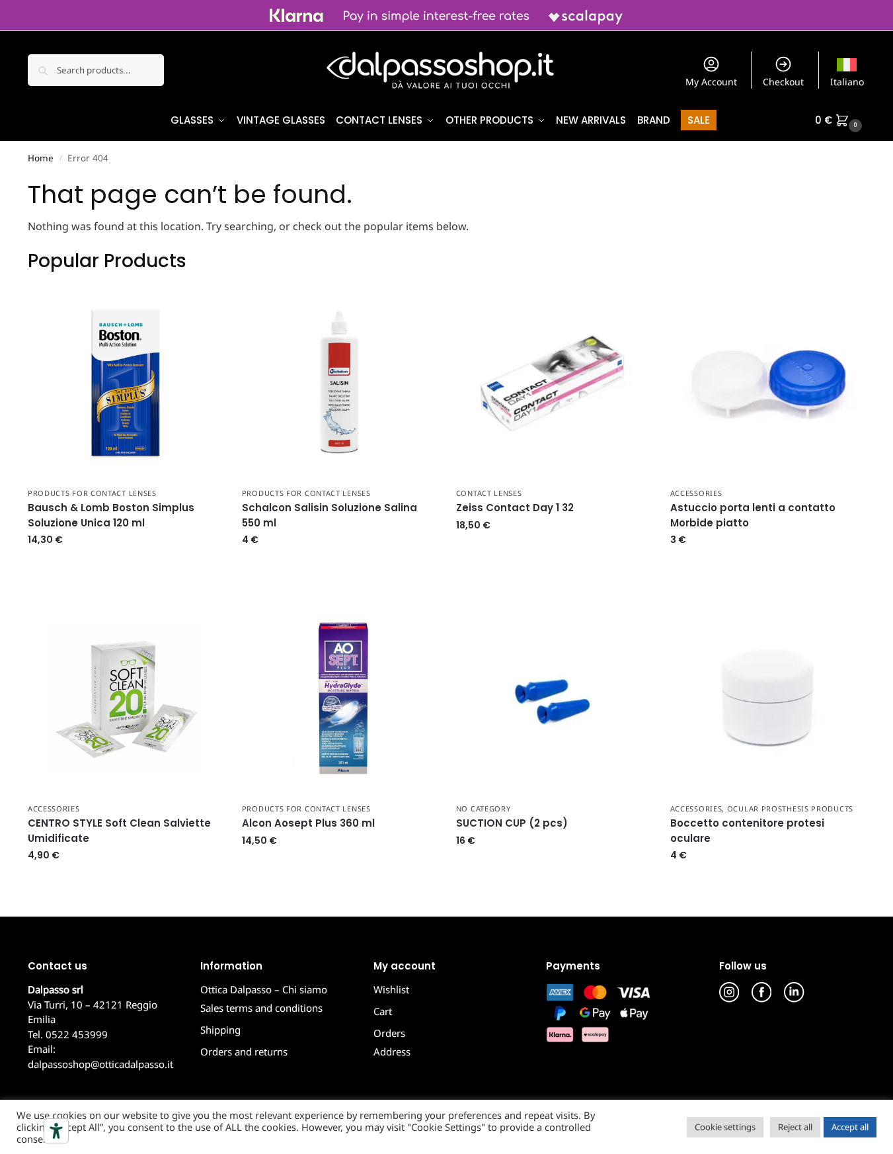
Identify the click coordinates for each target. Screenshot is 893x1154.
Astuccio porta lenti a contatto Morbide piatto (752, 515)
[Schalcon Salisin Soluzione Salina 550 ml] (339, 383)
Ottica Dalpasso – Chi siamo (263, 989)
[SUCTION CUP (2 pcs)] (553, 698)
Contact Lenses (489, 493)
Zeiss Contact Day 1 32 (515, 508)
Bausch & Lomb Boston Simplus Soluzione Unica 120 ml (111, 515)
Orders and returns (244, 1051)
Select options (553, 553)
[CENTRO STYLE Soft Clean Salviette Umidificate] (125, 698)
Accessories (696, 493)
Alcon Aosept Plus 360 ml (308, 823)
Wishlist (391, 989)
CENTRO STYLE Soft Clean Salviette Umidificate (119, 830)
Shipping (220, 1029)
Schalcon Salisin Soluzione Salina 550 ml (329, 515)
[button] (840, 120)
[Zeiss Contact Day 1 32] (553, 383)
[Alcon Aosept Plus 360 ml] (339, 698)
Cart (382, 1011)
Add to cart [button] (124, 567)
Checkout (783, 81)
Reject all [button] (795, 1127)
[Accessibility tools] (56, 1130)
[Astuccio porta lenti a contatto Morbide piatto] (767, 383)
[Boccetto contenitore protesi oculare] (767, 698)
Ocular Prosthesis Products (790, 808)
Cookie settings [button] (725, 1127)
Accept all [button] (850, 1127)
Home (41, 158)
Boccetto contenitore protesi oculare (747, 830)
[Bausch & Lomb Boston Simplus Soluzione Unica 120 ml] (125, 383)
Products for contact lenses (92, 493)
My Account (711, 81)
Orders (389, 1033)
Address (391, 1051)
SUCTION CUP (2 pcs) (512, 823)
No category (483, 808)
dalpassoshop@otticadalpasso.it (100, 1064)
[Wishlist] (202, 305)
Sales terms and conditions (261, 1007)
